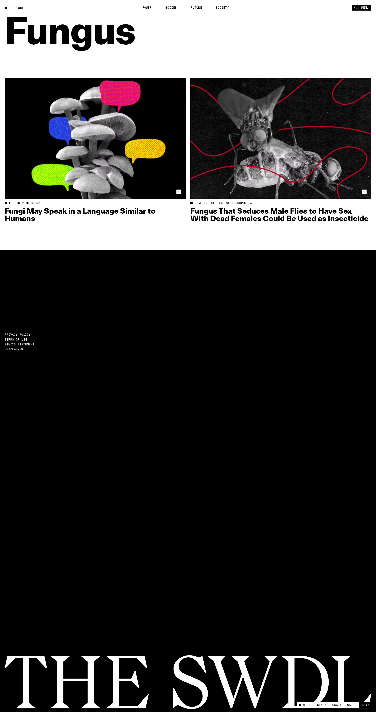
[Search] (355, 8)
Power (147, 8)
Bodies (171, 8)
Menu (365, 8)
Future (196, 8)
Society (222, 8)
